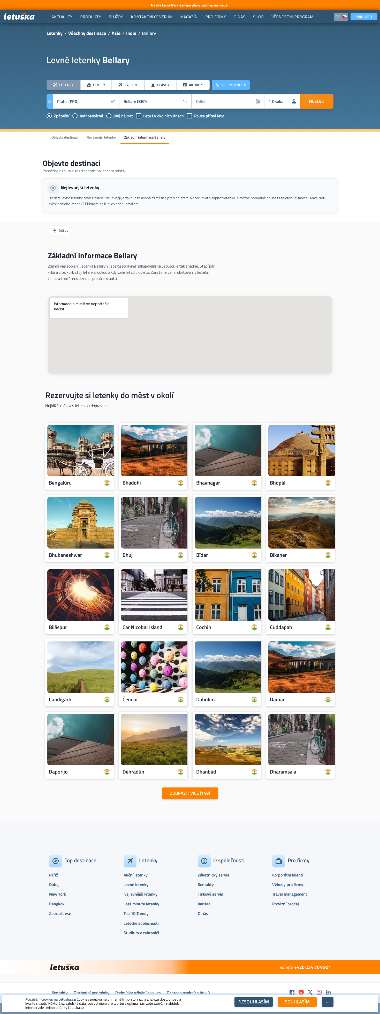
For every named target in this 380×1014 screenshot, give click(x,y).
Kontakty (206, 884)
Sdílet (63, 230)
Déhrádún (133, 771)
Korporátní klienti (287, 875)
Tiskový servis (210, 894)
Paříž (53, 875)
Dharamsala (283, 771)
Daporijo (58, 771)
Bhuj (128, 555)
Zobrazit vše (60, 913)
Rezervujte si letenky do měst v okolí (109, 395)
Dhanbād (206, 771)
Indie (131, 33)
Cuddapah (281, 627)
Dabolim (205, 699)
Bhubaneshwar (65, 555)
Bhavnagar (208, 482)
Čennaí (130, 699)
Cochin (203, 627)
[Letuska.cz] (19, 16)
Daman (278, 699)
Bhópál (277, 482)
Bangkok (56, 904)
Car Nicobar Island (142, 627)
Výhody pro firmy (287, 884)
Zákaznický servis (213, 875)
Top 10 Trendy (136, 913)
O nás (203, 913)
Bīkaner (278, 555)
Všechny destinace (87, 33)
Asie (116, 33)
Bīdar (202, 555)
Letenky (55, 33)
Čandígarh (60, 699)
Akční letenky (136, 875)
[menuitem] (61, 16)
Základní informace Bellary (144, 137)
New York (57, 894)
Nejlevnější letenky (101, 137)
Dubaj (54, 884)
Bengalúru (60, 482)
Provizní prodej (285, 904)
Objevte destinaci (64, 137)
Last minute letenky (141, 904)
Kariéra (204, 904)
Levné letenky (136, 884)
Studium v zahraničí (141, 933)
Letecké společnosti (141, 923)
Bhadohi (132, 482)
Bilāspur (58, 627)
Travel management (289, 894)
